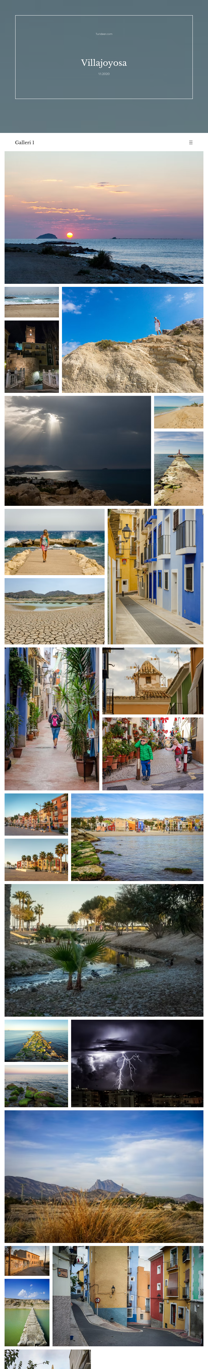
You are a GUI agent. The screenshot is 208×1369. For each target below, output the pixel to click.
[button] (191, 142)
